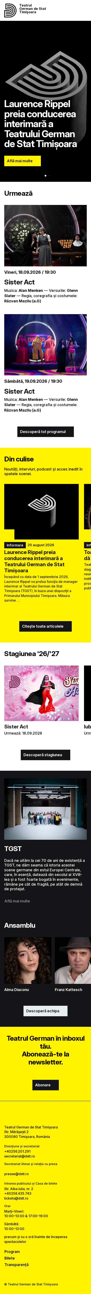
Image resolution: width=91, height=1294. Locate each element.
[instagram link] (45, 1113)
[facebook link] (35, 1113)
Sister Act (19, 282)
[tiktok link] (56, 1113)
